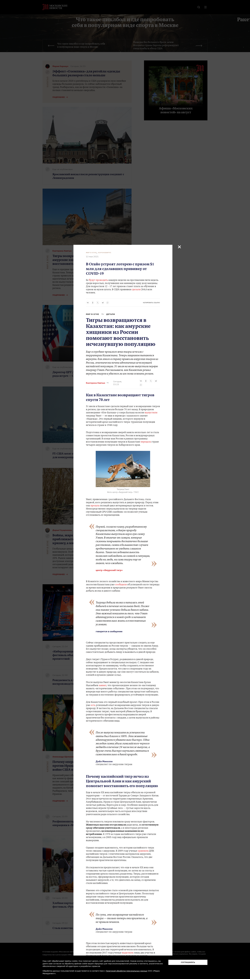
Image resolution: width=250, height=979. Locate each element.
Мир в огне (91, 253)
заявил (103, 685)
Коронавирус (104, 253)
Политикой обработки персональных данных (126, 971)
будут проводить (98, 280)
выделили (128, 953)
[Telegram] (102, 302)
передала (146, 442)
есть (93, 705)
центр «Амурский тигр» (109, 570)
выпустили (151, 413)
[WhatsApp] (107, 302)
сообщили (121, 585)
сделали (136, 290)
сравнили (143, 851)
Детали (110, 314)
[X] (97, 302)
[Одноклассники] (93, 302)
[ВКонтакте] (88, 302)
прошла (95, 506)
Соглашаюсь (188, 962)
